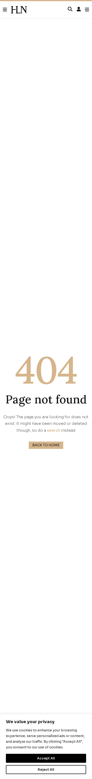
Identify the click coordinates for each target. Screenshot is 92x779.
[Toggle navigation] (87, 10)
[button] (7, 10)
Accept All (46, 758)
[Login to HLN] (78, 9)
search (53, 430)
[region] (46, 746)
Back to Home (46, 445)
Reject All (46, 769)
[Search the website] (70, 9)
